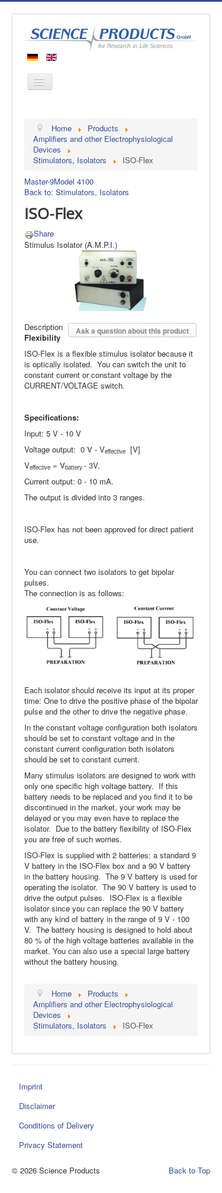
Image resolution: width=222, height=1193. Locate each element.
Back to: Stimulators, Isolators (76, 192)
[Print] (29, 233)
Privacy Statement (51, 1144)
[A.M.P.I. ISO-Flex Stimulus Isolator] (111, 279)
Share (44, 233)
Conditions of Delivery (56, 1125)
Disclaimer (37, 1105)
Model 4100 (74, 181)
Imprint (31, 1086)
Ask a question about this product (132, 330)
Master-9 (39, 181)
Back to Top (189, 1170)
